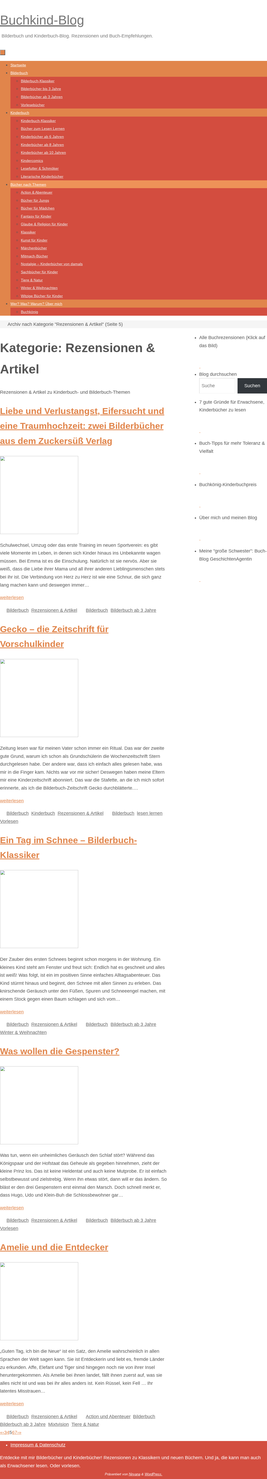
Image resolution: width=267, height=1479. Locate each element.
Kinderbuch (43, 813)
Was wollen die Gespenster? (59, 1051)
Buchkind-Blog (42, 20)
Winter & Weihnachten (23, 1032)
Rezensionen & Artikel (54, 610)
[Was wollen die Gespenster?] (39, 1142)
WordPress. (153, 1474)
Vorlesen (9, 821)
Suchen (252, 385)
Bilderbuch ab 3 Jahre (133, 610)
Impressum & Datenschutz (37, 1445)
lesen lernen (149, 813)
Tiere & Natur (85, 1424)
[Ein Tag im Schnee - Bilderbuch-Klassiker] (39, 946)
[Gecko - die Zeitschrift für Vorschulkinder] (39, 735)
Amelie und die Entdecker (54, 1247)
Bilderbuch (18, 610)
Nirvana (134, 1474)
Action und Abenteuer (108, 1416)
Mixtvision (58, 1424)
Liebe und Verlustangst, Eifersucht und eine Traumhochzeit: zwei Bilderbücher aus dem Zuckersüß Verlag (82, 426)
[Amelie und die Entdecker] (39, 1338)
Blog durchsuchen (218, 374)
